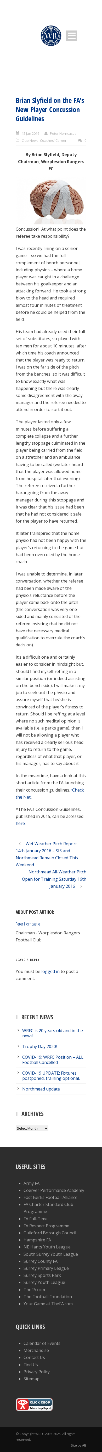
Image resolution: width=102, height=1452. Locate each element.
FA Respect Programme (46, 1226)
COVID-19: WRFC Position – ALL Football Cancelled (52, 1059)
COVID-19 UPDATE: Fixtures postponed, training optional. (51, 1075)
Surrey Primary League (46, 1268)
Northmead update (41, 1089)
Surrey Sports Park (42, 1275)
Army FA (31, 1183)
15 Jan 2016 (30, 133)
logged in (50, 971)
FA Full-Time (36, 1219)
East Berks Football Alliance (50, 1197)
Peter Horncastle (63, 133)
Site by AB (78, 1445)
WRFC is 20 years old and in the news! (52, 1033)
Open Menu (71, 35)
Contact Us (34, 1357)
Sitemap (31, 1379)
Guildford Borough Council (50, 1233)
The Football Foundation (48, 1297)
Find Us (31, 1365)
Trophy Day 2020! (39, 1046)
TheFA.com (34, 1289)
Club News (30, 140)
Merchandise (36, 1350)
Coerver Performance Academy (54, 1190)
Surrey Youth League (44, 1282)
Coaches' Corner (53, 140)
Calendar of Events (42, 1343)
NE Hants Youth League (47, 1247)
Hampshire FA (37, 1240)
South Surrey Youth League (51, 1254)
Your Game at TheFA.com (48, 1304)
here (20, 823)
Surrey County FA (41, 1261)
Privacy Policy (37, 1372)
